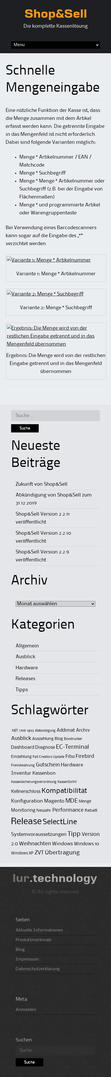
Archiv (83, 730)
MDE (71, 801)
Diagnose (45, 747)
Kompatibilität (64, 791)
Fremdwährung (23, 765)
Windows (62, 844)
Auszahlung (43, 739)
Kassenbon (44, 773)
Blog (59, 739)
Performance (68, 810)
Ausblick (25, 657)
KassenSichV (67, 781)
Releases (25, 678)
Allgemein (27, 646)
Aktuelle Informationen (39, 930)
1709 (22, 730)
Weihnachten (35, 843)
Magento (54, 801)
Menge (85, 801)
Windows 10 (86, 844)
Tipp (74, 834)
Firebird (85, 756)
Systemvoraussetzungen (39, 834)
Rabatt (91, 811)
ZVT (39, 853)
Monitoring (23, 810)
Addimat (66, 730)
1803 (30, 730)
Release (26, 822)
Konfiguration (27, 801)
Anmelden (26, 1010)
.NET (14, 730)
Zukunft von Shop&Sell (41, 484)
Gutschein (48, 764)
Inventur (21, 773)
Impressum (27, 959)
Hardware (27, 668)
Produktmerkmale (34, 940)
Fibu (70, 756)
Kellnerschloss (25, 791)
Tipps (22, 690)
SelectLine (60, 822)
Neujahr (43, 811)
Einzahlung (21, 757)
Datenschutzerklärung (38, 969)
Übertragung (62, 853)
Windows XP (22, 853)
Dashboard (22, 747)
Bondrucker (73, 738)
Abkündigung (45, 730)
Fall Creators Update (48, 756)
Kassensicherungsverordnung (33, 781)
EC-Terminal (72, 747)
